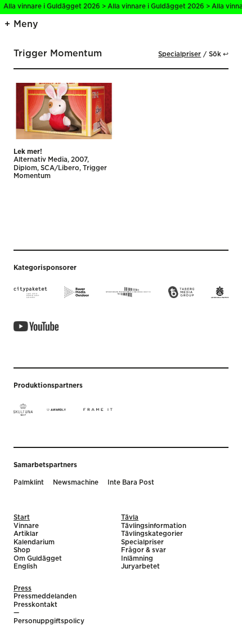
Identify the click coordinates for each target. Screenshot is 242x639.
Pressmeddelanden (45, 596)
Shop (22, 550)
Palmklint (29, 483)
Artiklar (26, 534)
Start (22, 517)
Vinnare (26, 526)
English (25, 566)
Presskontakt (35, 605)
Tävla (129, 517)
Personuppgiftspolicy (49, 621)
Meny (26, 24)
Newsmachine (75, 483)
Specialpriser (179, 54)
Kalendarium (34, 542)
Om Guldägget (38, 559)
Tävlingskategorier (152, 534)
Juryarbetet (140, 566)
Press (23, 588)
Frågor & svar (143, 550)
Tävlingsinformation (153, 526)
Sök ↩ (218, 54)
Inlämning (137, 559)
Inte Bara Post (130, 483)
